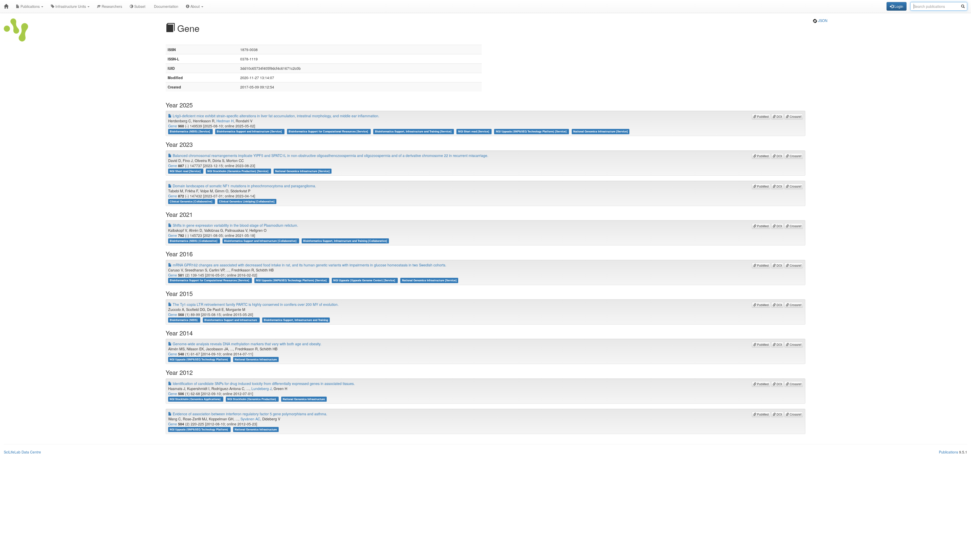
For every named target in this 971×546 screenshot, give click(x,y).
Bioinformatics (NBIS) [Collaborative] (194, 241)
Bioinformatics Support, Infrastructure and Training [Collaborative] (345, 241)
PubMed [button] (762, 116)
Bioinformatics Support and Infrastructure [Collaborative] (260, 241)
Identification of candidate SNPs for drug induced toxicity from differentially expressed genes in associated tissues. (263, 383)
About (195, 6)
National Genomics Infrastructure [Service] (600, 131)
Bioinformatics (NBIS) (184, 320)
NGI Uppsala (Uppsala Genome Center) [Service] (364, 280)
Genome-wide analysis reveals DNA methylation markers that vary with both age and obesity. (246, 343)
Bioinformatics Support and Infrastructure (231, 320)
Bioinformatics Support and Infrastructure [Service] (250, 131)
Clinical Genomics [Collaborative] (191, 201)
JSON (822, 20)
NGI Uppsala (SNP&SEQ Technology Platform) (199, 359)
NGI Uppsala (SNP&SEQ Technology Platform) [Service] (531, 131)
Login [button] (898, 6)
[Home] (6, 6)
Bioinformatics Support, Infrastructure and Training (296, 320)
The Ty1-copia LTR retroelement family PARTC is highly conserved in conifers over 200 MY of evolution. (255, 304)
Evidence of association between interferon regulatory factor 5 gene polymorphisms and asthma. (249, 413)
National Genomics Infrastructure (256, 359)
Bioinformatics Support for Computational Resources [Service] (329, 131)
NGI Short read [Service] (474, 131)
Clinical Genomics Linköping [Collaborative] (247, 201)
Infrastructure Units (70, 6)
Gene (172, 125)
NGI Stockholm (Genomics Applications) (196, 399)
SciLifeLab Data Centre (22, 451)
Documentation (165, 6)
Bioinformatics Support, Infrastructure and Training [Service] (413, 131)
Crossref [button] (795, 116)
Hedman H (225, 120)
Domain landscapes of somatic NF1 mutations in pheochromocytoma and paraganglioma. (244, 185)
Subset (139, 6)
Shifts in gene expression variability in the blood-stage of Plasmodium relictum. (235, 225)
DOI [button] (779, 116)
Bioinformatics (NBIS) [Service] (190, 131)
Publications (30, 6)
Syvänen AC (250, 418)
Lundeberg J (261, 388)
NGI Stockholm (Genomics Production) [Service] (238, 171)
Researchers (111, 6)
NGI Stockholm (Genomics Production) (252, 399)
